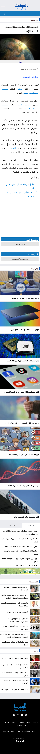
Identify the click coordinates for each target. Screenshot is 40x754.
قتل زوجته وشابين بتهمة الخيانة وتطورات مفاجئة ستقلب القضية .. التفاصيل (14, 596)
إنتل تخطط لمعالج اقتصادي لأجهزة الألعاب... (23, 360)
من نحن (35, 722)
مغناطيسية (34, 92)
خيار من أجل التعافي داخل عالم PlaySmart (24, 454)
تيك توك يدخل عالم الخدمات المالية (26, 516)
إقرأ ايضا (34, 268)
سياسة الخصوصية (24, 722)
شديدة (25, 92)
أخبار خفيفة (33, 581)
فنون (36, 650)
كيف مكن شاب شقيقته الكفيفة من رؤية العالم (22, 422)
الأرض (20, 88)
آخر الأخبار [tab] (31, 525)
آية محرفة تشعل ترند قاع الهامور (17, 611)
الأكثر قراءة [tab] (12, 525)
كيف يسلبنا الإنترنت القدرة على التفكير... (24, 297)
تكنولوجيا (34, 19)
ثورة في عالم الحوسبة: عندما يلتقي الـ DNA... (23, 485)
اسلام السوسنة (21, 725)
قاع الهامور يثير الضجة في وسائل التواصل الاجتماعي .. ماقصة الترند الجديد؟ (14, 635)
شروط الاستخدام (10, 722)
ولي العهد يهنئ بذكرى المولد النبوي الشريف (21, 546)
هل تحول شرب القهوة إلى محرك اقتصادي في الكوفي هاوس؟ (17, 620)
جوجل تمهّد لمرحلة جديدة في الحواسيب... (24, 329)
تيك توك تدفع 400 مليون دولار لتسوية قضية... (21, 391)
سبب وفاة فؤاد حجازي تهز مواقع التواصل (14, 689)
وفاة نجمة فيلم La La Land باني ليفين (15, 658)
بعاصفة (4, 88)
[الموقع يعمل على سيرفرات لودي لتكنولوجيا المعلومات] (20, 740)
